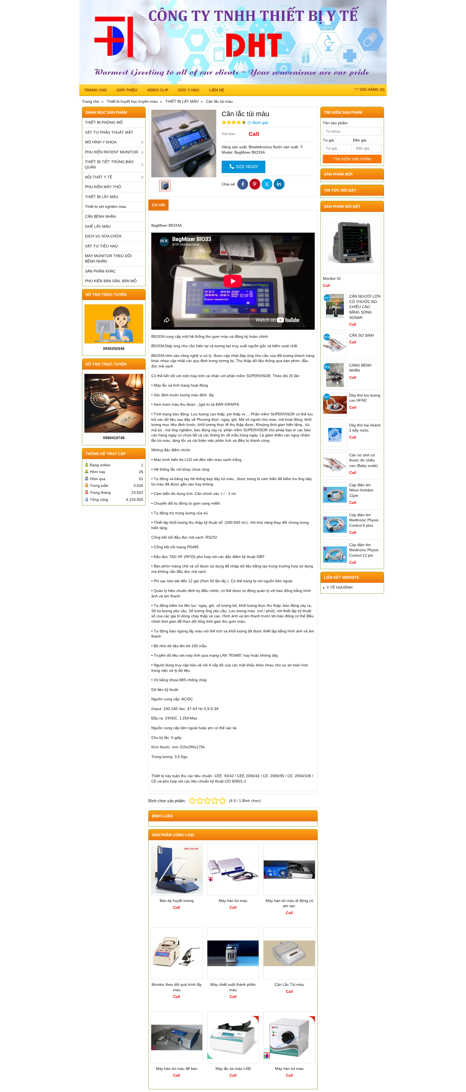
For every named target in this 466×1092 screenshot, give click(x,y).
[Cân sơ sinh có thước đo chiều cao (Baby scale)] (335, 465)
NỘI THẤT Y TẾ (98, 177)
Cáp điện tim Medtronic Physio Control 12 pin (364, 550)
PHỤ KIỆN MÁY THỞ (103, 187)
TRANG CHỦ (95, 90)
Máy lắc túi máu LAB (233, 1068)
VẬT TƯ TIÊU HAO (101, 246)
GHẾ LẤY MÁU (98, 226)
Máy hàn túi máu (233, 900)
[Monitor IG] (352, 244)
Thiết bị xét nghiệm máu (105, 206)
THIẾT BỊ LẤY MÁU (101, 197)
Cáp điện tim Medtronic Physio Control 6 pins (364, 520)
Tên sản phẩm (335, 123)
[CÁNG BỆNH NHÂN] (335, 375)
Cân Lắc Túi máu (289, 984)
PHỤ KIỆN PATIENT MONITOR (111, 152)
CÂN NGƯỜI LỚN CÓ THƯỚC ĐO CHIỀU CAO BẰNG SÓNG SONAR (365, 306)
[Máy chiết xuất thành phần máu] (233, 953)
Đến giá (359, 140)
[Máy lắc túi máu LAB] (233, 1037)
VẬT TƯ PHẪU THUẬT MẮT (109, 132)
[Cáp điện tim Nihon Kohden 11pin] (335, 495)
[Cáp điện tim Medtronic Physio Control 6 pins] (335, 524)
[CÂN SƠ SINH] (335, 345)
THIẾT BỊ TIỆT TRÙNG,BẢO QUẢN (109, 164)
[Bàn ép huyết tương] (177, 869)
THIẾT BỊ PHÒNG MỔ (104, 122)
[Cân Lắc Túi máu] (289, 953)
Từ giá (328, 140)
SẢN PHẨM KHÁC (100, 271)
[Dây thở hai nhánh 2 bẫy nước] (335, 435)
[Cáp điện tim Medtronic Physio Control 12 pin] (335, 554)
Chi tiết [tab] (158, 205)
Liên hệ (216, 90)
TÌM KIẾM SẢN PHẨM (352, 159)
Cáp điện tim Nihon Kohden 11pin (361, 490)
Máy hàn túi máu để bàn (176, 1068)
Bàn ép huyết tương (177, 900)
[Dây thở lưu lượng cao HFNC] (335, 405)
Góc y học (189, 90)
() (372, 89)
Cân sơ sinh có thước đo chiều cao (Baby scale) (363, 460)
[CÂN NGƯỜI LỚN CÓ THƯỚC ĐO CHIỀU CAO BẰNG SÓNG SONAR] (335, 306)
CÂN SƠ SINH (361, 335)
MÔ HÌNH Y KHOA (100, 142)
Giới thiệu (126, 90)
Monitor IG (332, 278)
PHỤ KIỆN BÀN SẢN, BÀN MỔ (111, 281)
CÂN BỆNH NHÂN (100, 216)
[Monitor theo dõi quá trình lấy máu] (177, 953)
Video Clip (157, 90)
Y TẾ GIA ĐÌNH (339, 587)
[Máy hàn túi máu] (233, 869)
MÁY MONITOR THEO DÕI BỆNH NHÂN (108, 258)
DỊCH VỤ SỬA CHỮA (103, 236)
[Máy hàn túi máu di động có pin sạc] (289, 869)
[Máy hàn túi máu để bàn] (177, 1037)
